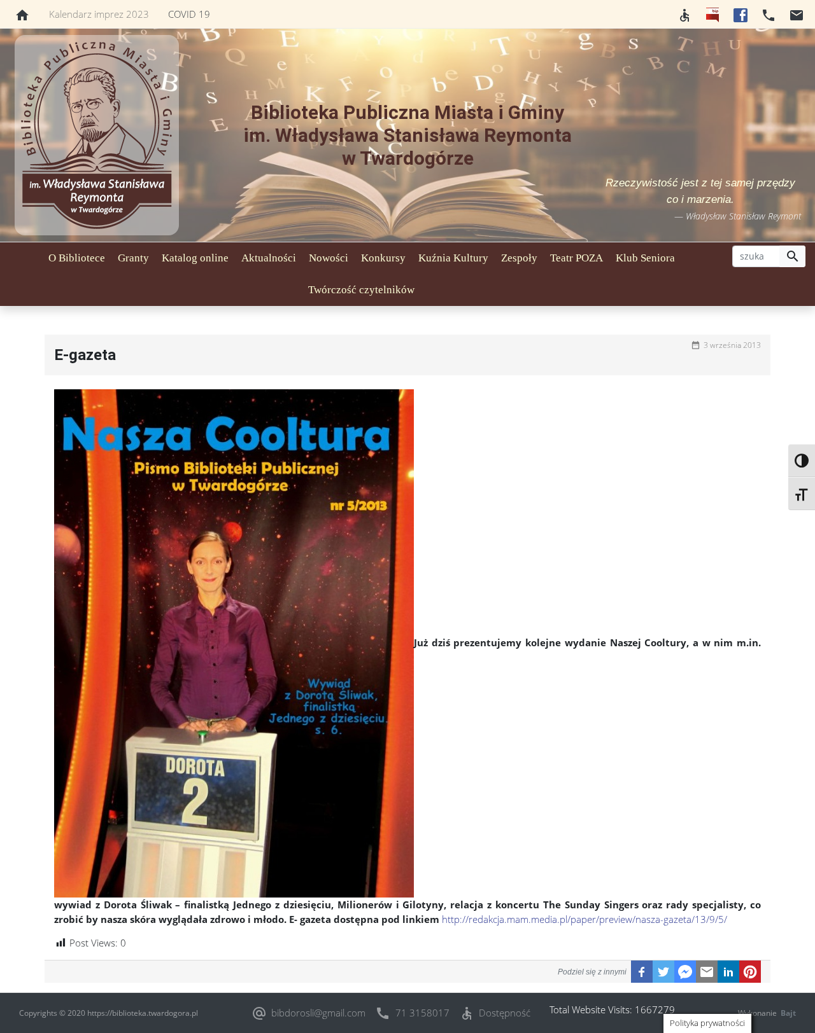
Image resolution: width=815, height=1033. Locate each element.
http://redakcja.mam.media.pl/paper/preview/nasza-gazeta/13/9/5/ (583, 919)
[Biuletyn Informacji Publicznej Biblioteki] (712, 14)
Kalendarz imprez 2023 (99, 14)
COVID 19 (189, 14)
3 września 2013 (732, 345)
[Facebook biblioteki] (740, 14)
